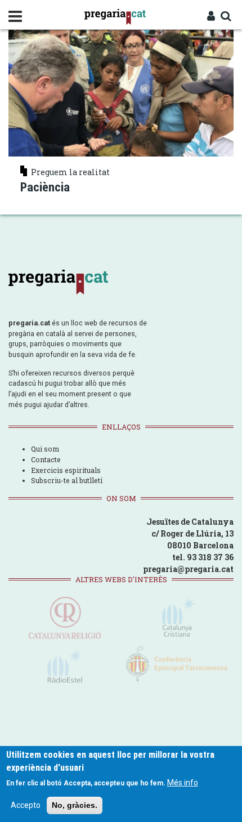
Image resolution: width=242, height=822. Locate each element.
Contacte (46, 459)
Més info (182, 782)
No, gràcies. (74, 805)
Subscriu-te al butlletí (66, 480)
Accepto (26, 805)
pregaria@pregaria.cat (188, 569)
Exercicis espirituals (66, 470)
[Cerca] (226, 17)
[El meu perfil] (211, 17)
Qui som (45, 448)
